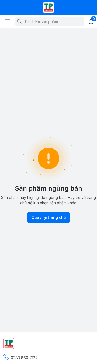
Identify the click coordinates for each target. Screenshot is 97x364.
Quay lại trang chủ (49, 217)
